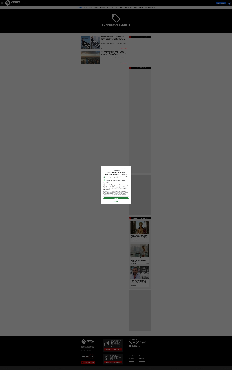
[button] (116, 183)
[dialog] (116, 185)
